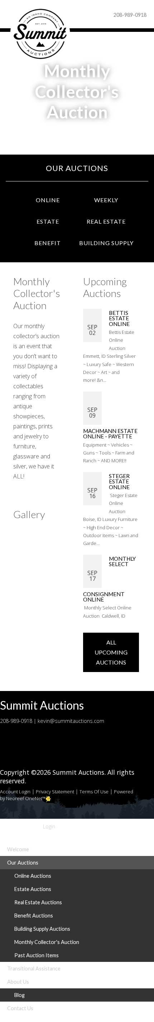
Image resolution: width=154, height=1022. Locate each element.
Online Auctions (32, 876)
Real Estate (106, 221)
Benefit (47, 242)
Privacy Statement (55, 791)
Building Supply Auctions (42, 929)
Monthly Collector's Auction (46, 942)
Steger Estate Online (120, 481)
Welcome (18, 849)
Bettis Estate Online (120, 318)
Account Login (15, 791)
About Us (18, 982)
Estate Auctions (32, 889)
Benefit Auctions (33, 915)
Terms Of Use (94, 791)
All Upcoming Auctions (111, 652)
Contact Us (20, 1008)
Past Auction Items (36, 955)
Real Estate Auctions (38, 902)
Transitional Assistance (34, 968)
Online (48, 199)
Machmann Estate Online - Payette (110, 433)
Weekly (106, 199)
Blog (19, 995)
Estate (48, 221)
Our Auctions (77, 168)
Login (47, 826)
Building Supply (106, 242)
